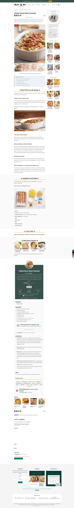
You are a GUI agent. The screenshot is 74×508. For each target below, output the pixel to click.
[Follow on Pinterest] (55, 5)
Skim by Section (20, 76)
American (29, 291)
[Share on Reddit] (20, 15)
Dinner (20, 9)
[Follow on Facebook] (53, 5)
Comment (16, 428)
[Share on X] (73, 252)
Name (15, 444)
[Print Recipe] (29, 287)
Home (15, 9)
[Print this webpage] (73, 257)
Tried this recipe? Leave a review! (21, 424)
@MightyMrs (24, 392)
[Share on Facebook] (16, 15)
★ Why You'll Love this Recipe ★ (23, 78)
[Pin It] (16, 25)
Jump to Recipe (30, 17)
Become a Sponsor (35, 488)
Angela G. (30, 273)
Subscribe (20, 469)
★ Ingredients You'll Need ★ (22, 80)
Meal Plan (38, 4)
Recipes (33, 4)
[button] (16, 43)
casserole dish (20, 303)
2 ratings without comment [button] (31, 414)
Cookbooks (44, 4)
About (29, 4)
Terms (45, 488)
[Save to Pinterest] (15, 15)
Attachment (16, 452)
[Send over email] (18, 15)
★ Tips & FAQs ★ (20, 82)
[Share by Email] (27, 287)
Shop (48, 4)
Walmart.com (35, 324)
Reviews (29, 284)
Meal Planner (54, 469)
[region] (29, 48)
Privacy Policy (41, 488)
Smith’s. (39, 73)
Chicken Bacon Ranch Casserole (23, 85)
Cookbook (37, 469)
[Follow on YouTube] (59, 5)
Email (15, 448)
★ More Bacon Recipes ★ (21, 83)
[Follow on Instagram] (57, 5)
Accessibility (49, 488)
